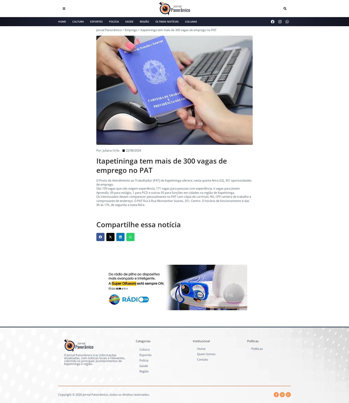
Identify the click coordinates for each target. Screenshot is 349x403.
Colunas (191, 21)
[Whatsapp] (287, 21)
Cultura (78, 21)
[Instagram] (280, 21)
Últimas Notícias (167, 21)
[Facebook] (272, 21)
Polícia (114, 21)
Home (62, 21)
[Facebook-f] (276, 394)
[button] (100, 237)
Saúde (129, 21)
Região (144, 21)
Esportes (96, 21)
